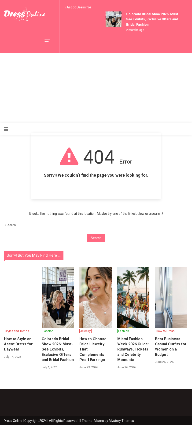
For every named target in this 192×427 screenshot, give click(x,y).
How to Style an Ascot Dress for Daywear (18, 344)
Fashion (48, 331)
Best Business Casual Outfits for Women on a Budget (171, 347)
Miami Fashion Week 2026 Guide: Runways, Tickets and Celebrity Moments (133, 349)
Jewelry (85, 331)
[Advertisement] (96, 88)
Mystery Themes (121, 421)
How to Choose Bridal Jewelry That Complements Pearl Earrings (93, 349)
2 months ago (134, 30)
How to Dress (165, 331)
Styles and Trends (17, 331)
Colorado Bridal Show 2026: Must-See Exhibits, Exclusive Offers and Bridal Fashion (151, 19)
